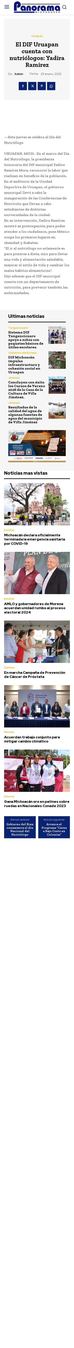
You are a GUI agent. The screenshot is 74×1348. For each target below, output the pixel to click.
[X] (32, 86)
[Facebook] (23, 86)
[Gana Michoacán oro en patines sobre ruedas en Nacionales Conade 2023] (37, 771)
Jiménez (14, 377)
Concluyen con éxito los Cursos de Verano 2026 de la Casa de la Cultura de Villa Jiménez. (26, 389)
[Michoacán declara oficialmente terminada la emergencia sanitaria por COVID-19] (37, 504)
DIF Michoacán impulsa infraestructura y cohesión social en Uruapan (24, 364)
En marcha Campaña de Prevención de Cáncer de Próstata (34, 674)
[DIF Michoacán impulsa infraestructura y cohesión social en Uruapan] (57, 360)
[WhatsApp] (51, 86)
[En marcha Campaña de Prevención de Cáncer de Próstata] (37, 642)
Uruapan (37, 36)
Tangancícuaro (18, 327)
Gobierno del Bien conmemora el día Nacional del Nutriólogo (20, 829)
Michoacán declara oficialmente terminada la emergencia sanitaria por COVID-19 (34, 539)
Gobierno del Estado (22, 352)
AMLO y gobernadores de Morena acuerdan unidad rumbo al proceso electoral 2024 (34, 608)
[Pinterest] (42, 86)
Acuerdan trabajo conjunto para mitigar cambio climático (32, 739)
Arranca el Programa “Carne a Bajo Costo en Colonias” (54, 829)
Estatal (9, 530)
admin (18, 74)
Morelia (9, 732)
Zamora (9, 667)
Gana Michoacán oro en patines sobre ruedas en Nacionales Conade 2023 (36, 803)
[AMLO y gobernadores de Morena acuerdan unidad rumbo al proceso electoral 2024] (37, 573)
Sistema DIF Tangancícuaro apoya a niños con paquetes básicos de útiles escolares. (25, 339)
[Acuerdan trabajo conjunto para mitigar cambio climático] (37, 706)
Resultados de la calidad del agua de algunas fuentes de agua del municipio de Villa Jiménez (25, 414)
